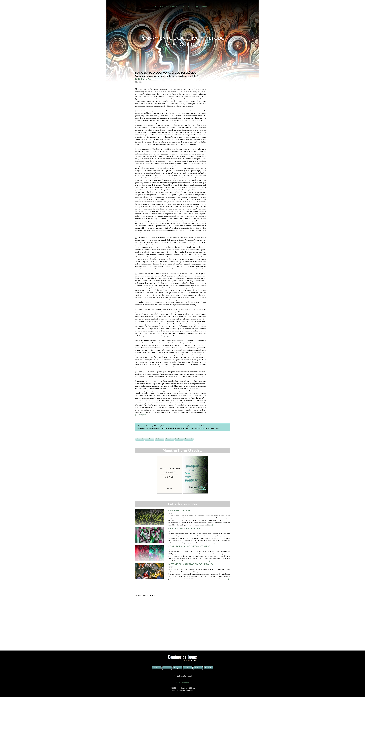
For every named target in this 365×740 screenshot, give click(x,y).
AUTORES (195, 6)
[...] (210, 561)
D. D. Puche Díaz (143, 79)
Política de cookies (182, 682)
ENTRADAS (205, 6)
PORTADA (159, 6)
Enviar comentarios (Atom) (187, 645)
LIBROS (168, 6)
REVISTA (175, 6)
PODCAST (185, 6)
